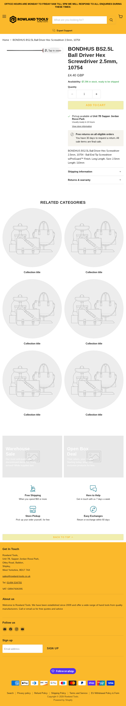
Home (5, 40)
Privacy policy (24, 693)
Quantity (72, 87)
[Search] (111, 20)
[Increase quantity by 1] (96, 94)
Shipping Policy (58, 693)
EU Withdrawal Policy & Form (105, 693)
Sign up (53, 648)
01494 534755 (14, 582)
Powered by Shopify (63, 700)
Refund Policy (41, 693)
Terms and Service (78, 693)
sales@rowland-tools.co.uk (16, 576)
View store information (82, 126)
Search (10, 693)
